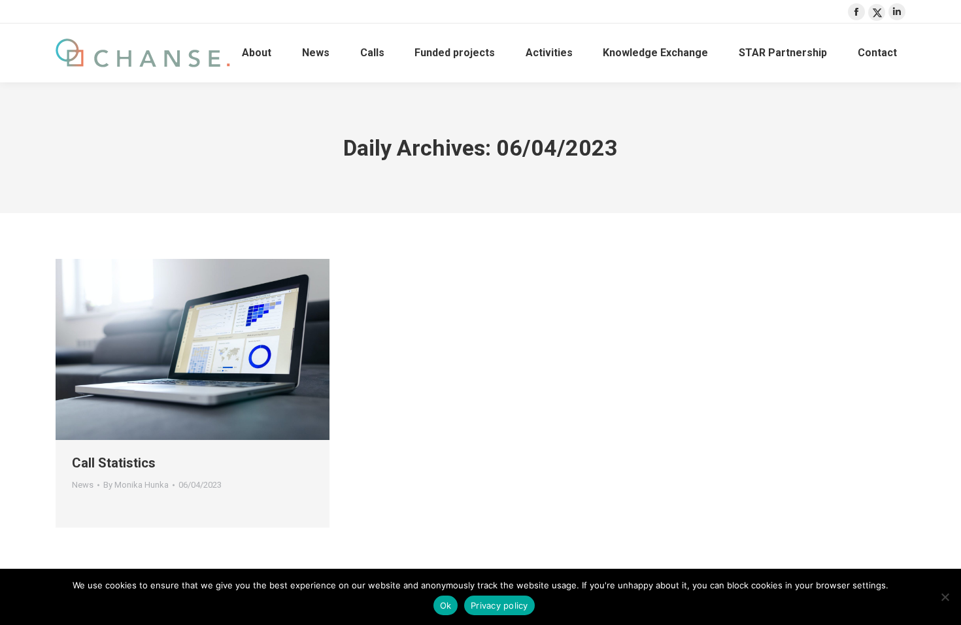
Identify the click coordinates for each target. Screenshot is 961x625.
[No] (944, 596)
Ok (446, 605)
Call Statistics (114, 463)
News (82, 485)
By (136, 485)
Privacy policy (499, 605)
